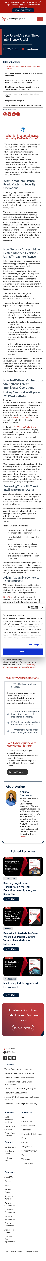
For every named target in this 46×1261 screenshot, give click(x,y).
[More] (18, 114)
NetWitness (8, 597)
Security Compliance (9, 1217)
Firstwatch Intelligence (31, 1134)
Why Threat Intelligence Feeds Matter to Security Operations (24, 74)
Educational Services (9, 1127)
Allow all (23, 652)
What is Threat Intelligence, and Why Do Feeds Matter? (23, 67)
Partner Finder (7, 1190)
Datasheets (26, 1129)
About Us (8, 1177)
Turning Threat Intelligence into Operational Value (22, 95)
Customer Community (9, 1210)
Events (24, 1138)
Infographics (26, 1146)
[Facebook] (5, 114)
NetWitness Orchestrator (25, 427)
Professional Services (9, 1134)
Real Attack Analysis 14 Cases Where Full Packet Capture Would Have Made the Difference (20, 938)
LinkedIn (23, 836)
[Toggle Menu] (40, 19)
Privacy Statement (9, 1224)
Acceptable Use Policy (9, 1231)
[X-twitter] (5, 1058)
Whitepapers (10, 878)
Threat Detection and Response (18, 1069)
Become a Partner (8, 1197)
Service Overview (29, 1151)
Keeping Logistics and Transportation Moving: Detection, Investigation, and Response (20, 888)
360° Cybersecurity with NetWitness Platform (23, 105)
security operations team (23, 417)
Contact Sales (10, 1147)
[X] (9, 114)
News (6, 1185)
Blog (23, 1117)
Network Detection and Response (19, 1073)
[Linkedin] (14, 114)
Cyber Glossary (28, 1125)
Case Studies (27, 1121)
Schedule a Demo (9, 1152)
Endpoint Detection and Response (19, 1077)
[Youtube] (14, 1058)
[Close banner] (42, 607)
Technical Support (8, 1159)
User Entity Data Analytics (15, 1092)
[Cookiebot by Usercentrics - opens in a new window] (28, 607)
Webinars (25, 1159)
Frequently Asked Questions (16, 101)
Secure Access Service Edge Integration (21, 1088)
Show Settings (33, 645)
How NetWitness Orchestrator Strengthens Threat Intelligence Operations (22, 88)
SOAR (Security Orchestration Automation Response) (19, 665)
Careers (7, 1181)
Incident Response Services (8, 1119)
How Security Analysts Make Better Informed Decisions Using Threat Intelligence (22, 81)
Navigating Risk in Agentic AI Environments (20, 985)
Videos (24, 1155)
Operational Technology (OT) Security (20, 1103)
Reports (8, 928)
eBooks (24, 1142)
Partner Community (9, 1204)
